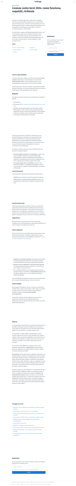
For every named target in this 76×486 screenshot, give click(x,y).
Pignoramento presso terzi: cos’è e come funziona (25, 411)
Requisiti (32, 47)
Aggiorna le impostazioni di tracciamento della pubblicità (40, 484)
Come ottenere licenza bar (19, 423)
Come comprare (17, 49)
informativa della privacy (34, 469)
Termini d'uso (23, 484)
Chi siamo (13, 484)
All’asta (15, 52)
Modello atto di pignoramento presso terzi (23, 425)
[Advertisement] (29, 64)
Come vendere (33, 49)
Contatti (18, 484)
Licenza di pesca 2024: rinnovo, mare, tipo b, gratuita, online (28, 417)
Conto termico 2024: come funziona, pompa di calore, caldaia (28, 427)
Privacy (28, 484)
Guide (13, 14)
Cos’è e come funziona (18, 47)
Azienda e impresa (15, 5)
